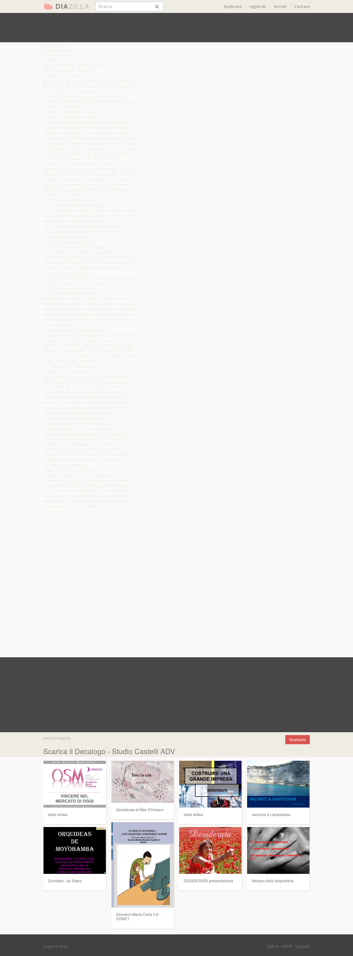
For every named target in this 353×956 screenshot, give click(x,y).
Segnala (302, 946)
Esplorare (233, 6)
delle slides (57, 814)
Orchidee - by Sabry (65, 880)
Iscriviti (280, 6)
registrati (258, 6)
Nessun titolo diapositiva (272, 880)
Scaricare (297, 739)
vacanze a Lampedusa (271, 814)
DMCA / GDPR (280, 946)
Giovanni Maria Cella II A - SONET (138, 916)
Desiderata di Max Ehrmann (140, 809)
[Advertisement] (176, 27)
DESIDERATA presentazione (208, 880)
